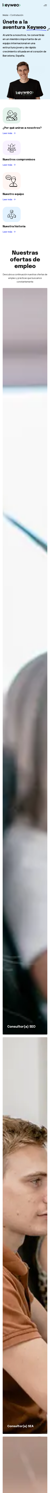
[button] (45, 5)
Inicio (5, 15)
